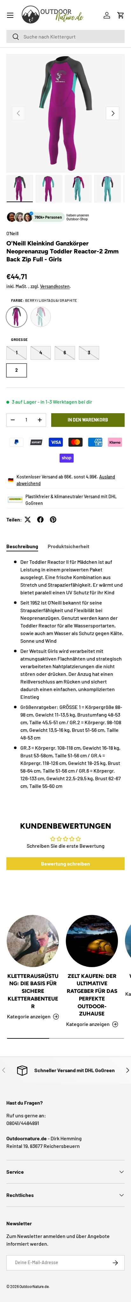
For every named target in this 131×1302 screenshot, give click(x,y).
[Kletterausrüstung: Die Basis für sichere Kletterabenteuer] (33, 941)
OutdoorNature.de (34, 1286)
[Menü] (10, 15)
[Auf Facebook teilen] (40, 519)
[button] (121, 15)
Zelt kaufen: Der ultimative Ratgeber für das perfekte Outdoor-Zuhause (92, 995)
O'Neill (12, 233)
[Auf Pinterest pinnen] (53, 519)
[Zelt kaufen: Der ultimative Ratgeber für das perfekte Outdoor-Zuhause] (92, 941)
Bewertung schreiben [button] (65, 863)
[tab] (22, 546)
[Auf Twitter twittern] (27, 519)
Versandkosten (55, 286)
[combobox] (65, 36)
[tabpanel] (65, 674)
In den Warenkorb (88, 419)
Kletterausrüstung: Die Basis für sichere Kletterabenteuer (33, 991)
